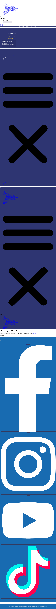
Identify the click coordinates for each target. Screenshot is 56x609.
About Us (4, 3)
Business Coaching (6, 5)
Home (4, 2)
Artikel (29, 600)
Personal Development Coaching (10, 10)
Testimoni (25, 600)
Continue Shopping (7, 21)
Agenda (18, 600)
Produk (21, 600)
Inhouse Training (5, 12)
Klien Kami (5, 13)
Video (35, 600)
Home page (34, 333)
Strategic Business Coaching (10, 7)
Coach (4, 14)
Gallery (32, 600)
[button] (28, 117)
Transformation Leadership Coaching (11, 8)
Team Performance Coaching (10, 9)
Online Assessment (6, 11)
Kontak (37, 600)
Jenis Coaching (5, 4)
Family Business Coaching (9, 6)
